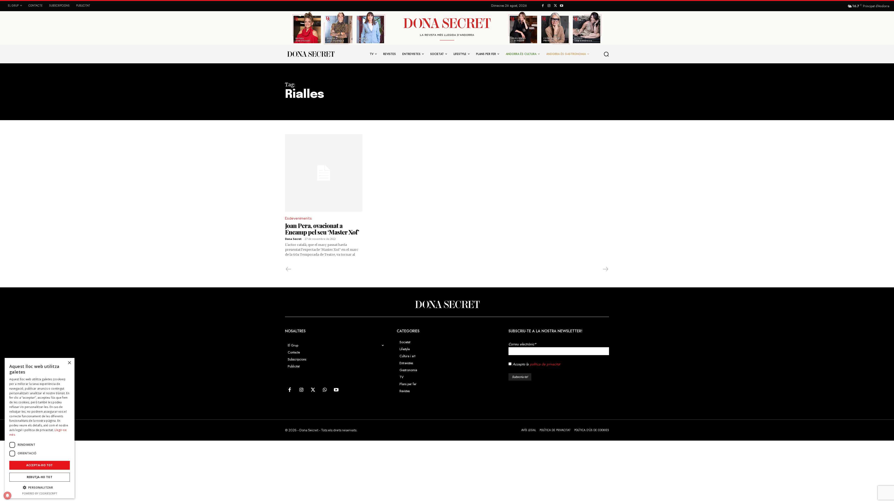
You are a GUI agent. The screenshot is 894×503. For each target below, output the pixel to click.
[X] (555, 6)
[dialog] (39, 428)
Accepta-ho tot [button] (39, 465)
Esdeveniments (298, 218)
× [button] (69, 363)
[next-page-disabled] (605, 269)
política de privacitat (545, 364)
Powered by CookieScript (39, 493)
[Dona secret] (310, 54)
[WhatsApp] (324, 390)
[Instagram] (549, 6)
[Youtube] (561, 6)
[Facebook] (543, 6)
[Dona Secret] (447, 304)
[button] (606, 54)
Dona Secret (293, 239)
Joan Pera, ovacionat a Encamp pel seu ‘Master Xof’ (322, 228)
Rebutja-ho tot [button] (40, 477)
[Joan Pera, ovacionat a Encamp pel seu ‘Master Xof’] (323, 173)
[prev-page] (288, 269)
